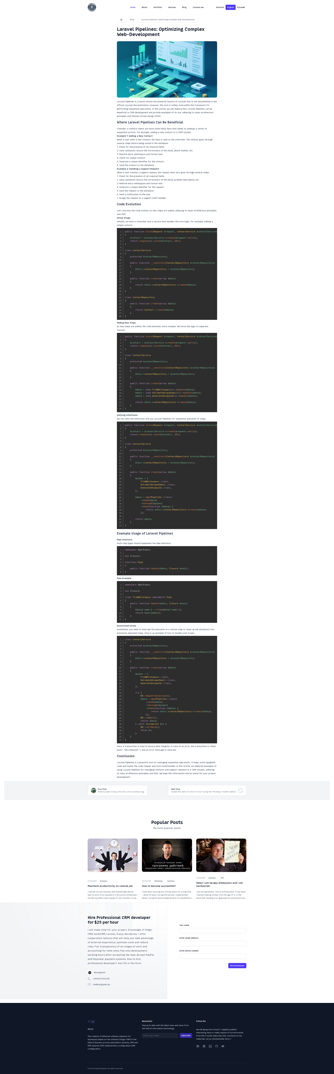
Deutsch (220, 7)
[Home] (121, 19)
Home (132, 7)
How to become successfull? (159, 886)
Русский (241, 7)
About (144, 7)
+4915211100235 (101, 978)
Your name (184, 925)
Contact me (198, 7)
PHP (222, 878)
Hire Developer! (237, 965)
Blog (184, 7)
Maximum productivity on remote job (110, 886)
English (230, 7)
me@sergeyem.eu (101, 984)
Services (172, 7)
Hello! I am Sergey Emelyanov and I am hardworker (219, 884)
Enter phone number (189, 950)
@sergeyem (99, 972)
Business (103, 881)
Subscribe (185, 1035)
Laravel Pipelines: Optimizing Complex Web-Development (168, 19)
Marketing (158, 881)
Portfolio (158, 7)
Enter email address (189, 938)
